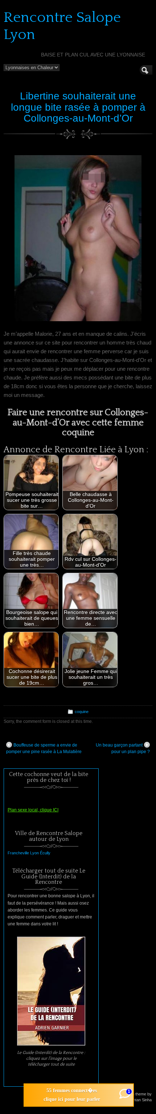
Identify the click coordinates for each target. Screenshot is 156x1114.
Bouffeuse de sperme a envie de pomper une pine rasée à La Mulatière (44, 748)
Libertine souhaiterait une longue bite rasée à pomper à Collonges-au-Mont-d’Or (78, 107)
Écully (45, 853)
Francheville (18, 853)
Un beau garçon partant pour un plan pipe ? (123, 748)
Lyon (34, 853)
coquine (82, 711)
